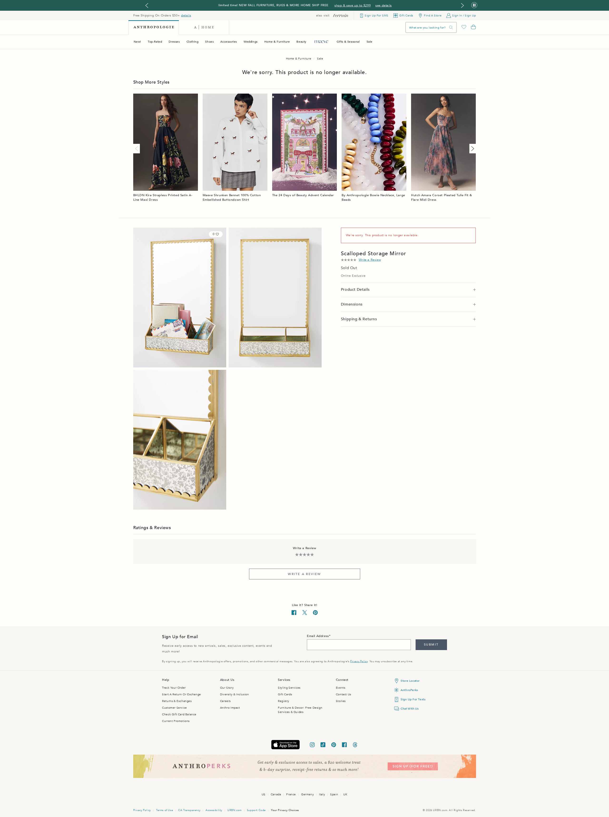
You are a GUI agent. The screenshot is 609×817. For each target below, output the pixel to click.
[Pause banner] (474, 5)
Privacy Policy (359, 661)
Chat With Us (409, 708)
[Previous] (137, 148)
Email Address (318, 636)
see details (383, 5)
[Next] (471, 148)
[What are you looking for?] (451, 27)
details (186, 15)
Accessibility (214, 810)
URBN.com (234, 810)
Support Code (256, 810)
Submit (431, 645)
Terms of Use (164, 810)
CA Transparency (189, 810)
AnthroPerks (409, 690)
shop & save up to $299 (352, 5)
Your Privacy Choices (285, 810)
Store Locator (410, 680)
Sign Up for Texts (413, 699)
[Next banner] (462, 5)
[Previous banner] (147, 5)
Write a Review (304, 574)
